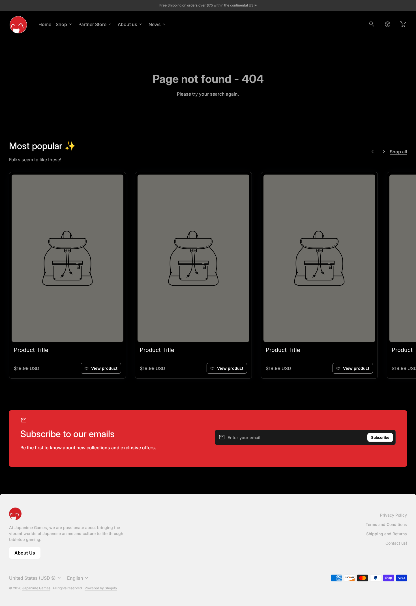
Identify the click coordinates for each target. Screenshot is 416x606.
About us (130, 24)
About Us (27, 554)
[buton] (36, 578)
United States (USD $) (36, 578)
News (157, 24)
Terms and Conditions (386, 524)
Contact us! (396, 543)
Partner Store (95, 24)
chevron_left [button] (372, 151)
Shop (64, 24)
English (78, 578)
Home (44, 24)
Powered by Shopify (101, 588)
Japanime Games (36, 588)
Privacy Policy (393, 515)
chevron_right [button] (384, 151)
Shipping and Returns (386, 533)
